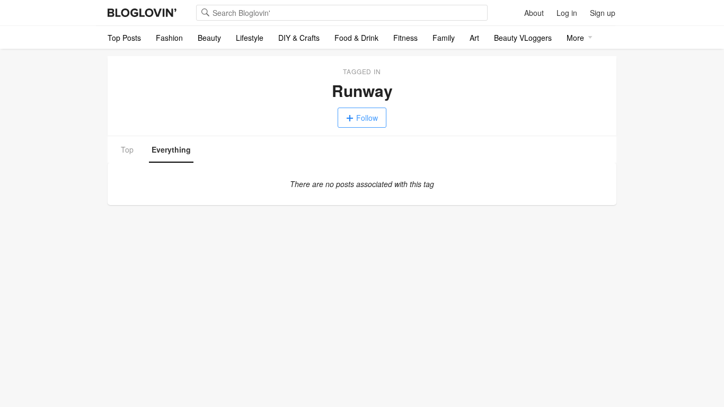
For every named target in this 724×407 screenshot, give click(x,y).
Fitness (405, 37)
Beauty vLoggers (523, 37)
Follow (367, 117)
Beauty (209, 37)
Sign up (602, 12)
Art (474, 37)
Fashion (169, 37)
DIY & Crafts (299, 37)
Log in (567, 12)
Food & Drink (356, 37)
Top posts (124, 37)
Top (127, 149)
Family (443, 37)
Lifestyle (249, 37)
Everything (171, 149)
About (534, 12)
